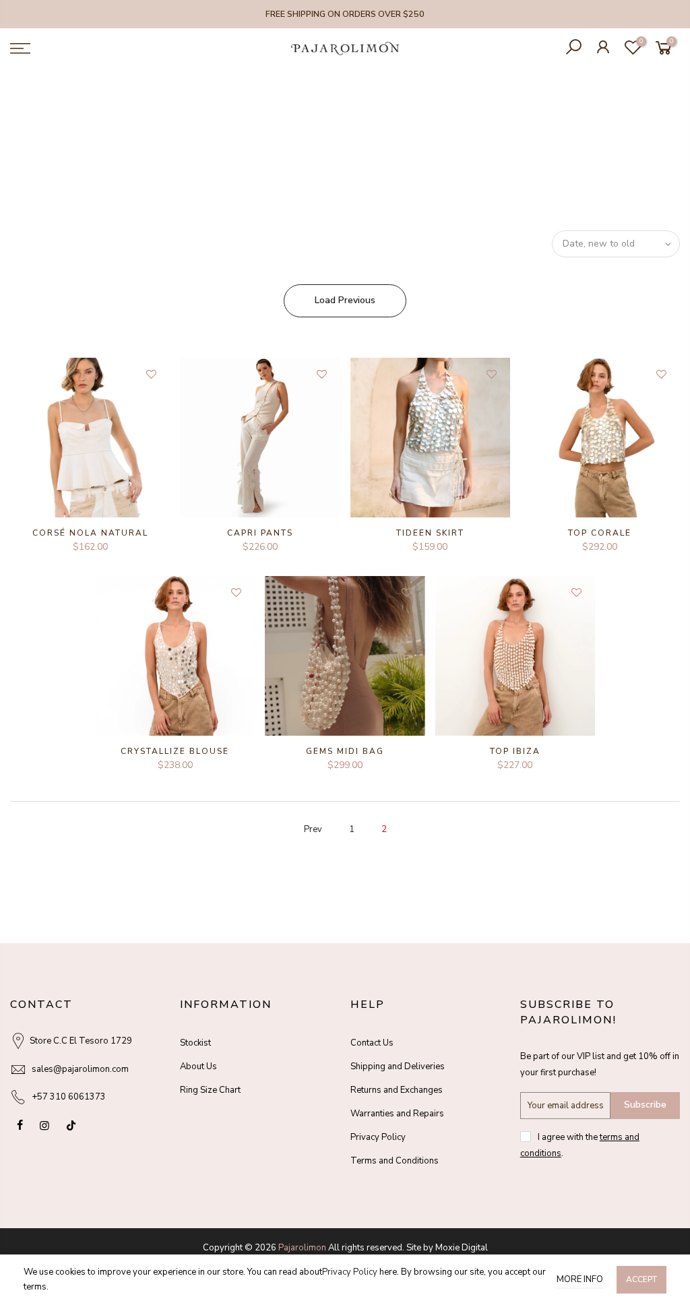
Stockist (195, 1043)
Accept (641, 1279)
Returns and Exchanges (396, 1090)
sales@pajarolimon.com (80, 1069)
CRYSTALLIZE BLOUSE (175, 751)
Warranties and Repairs (397, 1114)
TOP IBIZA (515, 751)
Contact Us (372, 1043)
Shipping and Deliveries (397, 1066)
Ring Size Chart (210, 1090)
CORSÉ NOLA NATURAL (90, 533)
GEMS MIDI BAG (345, 751)
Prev (313, 829)
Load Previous (345, 300)
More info (580, 1279)
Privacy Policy (378, 1137)
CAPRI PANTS (260, 533)
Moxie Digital (461, 1248)
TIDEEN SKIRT (430, 533)
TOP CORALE (599, 533)
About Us (198, 1066)
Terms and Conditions (394, 1161)
